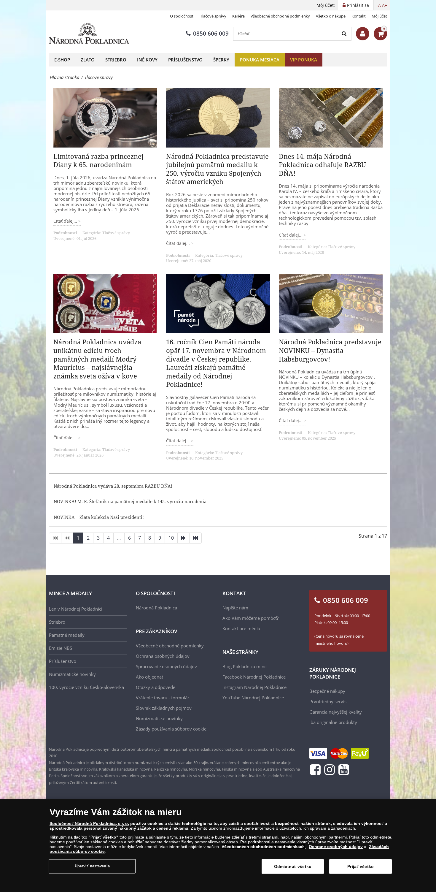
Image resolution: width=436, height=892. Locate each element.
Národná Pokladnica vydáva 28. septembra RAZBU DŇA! (113, 486)
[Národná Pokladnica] (89, 33)
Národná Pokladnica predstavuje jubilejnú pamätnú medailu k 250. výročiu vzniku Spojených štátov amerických (217, 169)
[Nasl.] (183, 538)
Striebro (115, 60)
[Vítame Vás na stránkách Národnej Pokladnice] (362, 33)
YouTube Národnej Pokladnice (253, 698)
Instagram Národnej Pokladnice (254, 687)
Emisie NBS (60, 648)
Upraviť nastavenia (92, 866)
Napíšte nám (235, 608)
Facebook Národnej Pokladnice (254, 677)
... (119, 538)
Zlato (88, 60)
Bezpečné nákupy (327, 691)
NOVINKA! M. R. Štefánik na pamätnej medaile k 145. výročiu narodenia (130, 501)
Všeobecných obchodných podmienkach (263, 846)
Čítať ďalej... (65, 221)
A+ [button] (384, 5)
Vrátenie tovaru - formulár (162, 698)
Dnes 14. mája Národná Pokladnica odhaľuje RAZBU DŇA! (322, 165)
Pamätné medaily (67, 635)
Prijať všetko (360, 866)
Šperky (221, 60)
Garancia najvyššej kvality (335, 712)
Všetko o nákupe (331, 16)
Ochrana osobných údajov (163, 656)
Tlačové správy (213, 16)
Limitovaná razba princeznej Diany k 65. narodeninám (98, 160)
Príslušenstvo (185, 60)
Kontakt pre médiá (241, 628)
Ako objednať (149, 677)
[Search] (344, 33)
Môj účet (379, 16)
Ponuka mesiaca (259, 60)
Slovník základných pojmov (164, 708)
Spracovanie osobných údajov (166, 666)
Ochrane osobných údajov (336, 846)
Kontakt (358, 16)
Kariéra (238, 16)
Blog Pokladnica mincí (245, 666)
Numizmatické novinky (72, 674)
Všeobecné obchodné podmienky (280, 16)
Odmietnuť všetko (292, 866)
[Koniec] (195, 538)
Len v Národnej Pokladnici (75, 609)
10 (171, 538)
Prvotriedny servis (327, 701)
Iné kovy (147, 60)
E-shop (62, 60)
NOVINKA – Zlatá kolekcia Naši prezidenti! (99, 517)
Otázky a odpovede (155, 687)
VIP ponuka (303, 60)
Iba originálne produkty (333, 722)
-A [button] (379, 5)
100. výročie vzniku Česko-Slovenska (86, 687)
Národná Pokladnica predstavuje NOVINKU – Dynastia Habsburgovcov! (330, 350)
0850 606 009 (211, 33)
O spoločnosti (182, 16)
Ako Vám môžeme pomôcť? (250, 618)
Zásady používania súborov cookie (171, 729)
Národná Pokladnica (156, 608)
